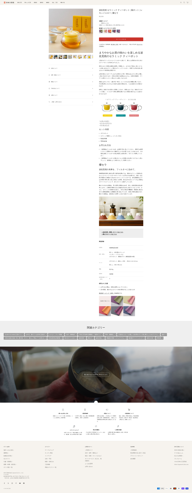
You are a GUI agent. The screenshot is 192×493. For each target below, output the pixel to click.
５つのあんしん (178, 453)
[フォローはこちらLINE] (24, 483)
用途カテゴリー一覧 (50, 467)
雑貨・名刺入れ (49, 461)
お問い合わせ (89, 466)
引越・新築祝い (8, 461)
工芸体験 (47, 464)
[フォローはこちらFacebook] (4, 483)
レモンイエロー (104, 121)
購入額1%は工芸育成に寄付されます (96, 374)
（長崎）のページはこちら (112, 232)
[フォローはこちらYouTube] (20, 483)
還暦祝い (6, 453)
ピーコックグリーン (106, 123)
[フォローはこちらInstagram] (12, 483)
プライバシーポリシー (136, 456)
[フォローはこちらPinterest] (16, 483)
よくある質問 (89, 463)
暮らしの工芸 (28, 2)
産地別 (35, 2)
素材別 (41, 2)
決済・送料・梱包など (91, 453)
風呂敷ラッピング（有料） (106, 293)
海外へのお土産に (9, 450)
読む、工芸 (54, 2)
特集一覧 (62, 2)
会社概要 (132, 458)
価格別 (47, 2)
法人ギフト (7, 458)
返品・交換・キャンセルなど (93, 456)
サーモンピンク (104, 125)
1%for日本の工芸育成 (180, 461)
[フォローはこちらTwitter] (8, 483)
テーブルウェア (49, 450)
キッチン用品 (49, 453)
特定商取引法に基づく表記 (138, 453)
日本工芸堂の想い (179, 450)
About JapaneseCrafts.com (181, 464)
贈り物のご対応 (114, 44)
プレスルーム (178, 458)
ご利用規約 (133, 450)
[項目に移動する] (51, 57)
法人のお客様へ (178, 456)
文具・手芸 (48, 458)
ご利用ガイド (89, 450)
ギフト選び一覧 (8, 467)
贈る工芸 (19, 2)
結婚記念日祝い (8, 456)
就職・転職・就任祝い (10, 464)
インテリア (48, 456)
